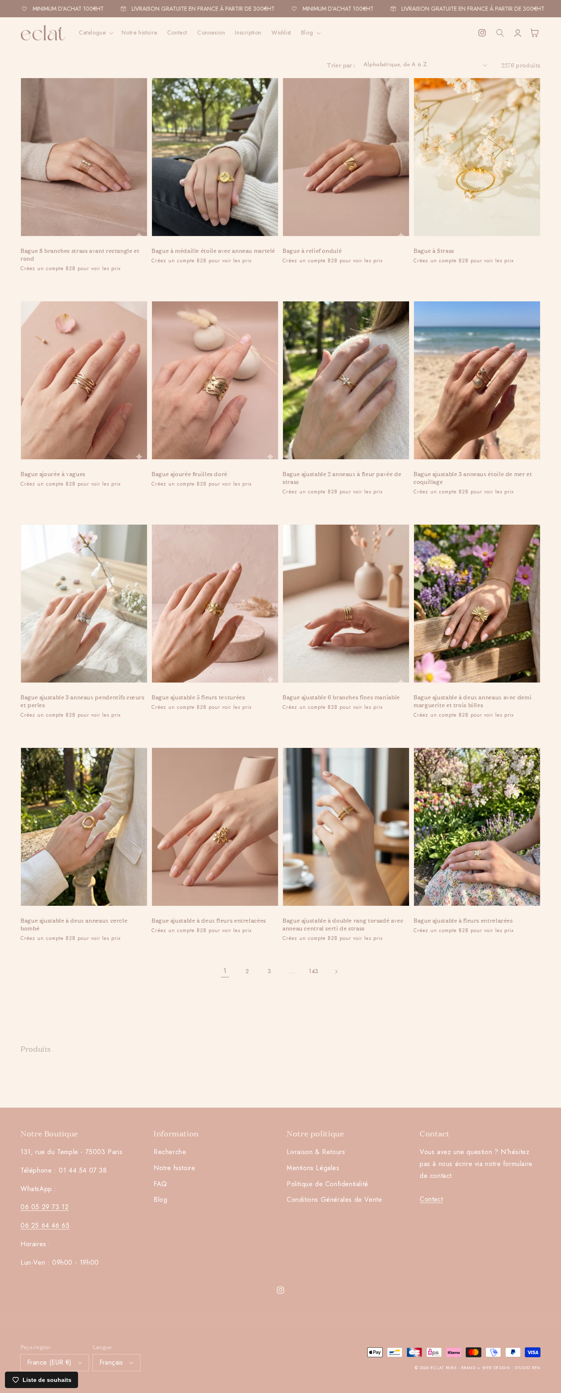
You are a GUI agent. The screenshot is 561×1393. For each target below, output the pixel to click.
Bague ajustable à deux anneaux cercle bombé (74, 924)
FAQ (160, 1184)
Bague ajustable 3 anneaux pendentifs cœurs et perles (82, 700)
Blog (160, 1199)
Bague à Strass (434, 250)
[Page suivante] (336, 972)
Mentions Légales (313, 1168)
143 (314, 971)
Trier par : (341, 64)
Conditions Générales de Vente (334, 1199)
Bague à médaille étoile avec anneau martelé (213, 250)
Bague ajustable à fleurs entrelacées (463, 920)
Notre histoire (174, 1168)
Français (111, 1362)
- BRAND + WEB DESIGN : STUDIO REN (499, 1368)
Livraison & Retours (316, 1152)
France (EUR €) (49, 1362)
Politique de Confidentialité (327, 1184)
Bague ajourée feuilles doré (190, 473)
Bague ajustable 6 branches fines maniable (341, 697)
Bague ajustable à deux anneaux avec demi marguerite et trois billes (472, 700)
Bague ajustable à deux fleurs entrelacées (209, 920)
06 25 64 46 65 (45, 1225)
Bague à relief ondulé (312, 250)
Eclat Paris (443, 1368)
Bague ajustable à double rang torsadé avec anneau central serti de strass (343, 924)
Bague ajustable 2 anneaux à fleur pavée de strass (342, 477)
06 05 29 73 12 (45, 1207)
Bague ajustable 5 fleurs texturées (198, 697)
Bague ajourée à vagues (53, 473)
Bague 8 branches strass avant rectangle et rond (80, 254)
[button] (95, 32)
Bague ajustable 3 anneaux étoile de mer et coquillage (473, 477)
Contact (431, 1199)
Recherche (170, 1152)
